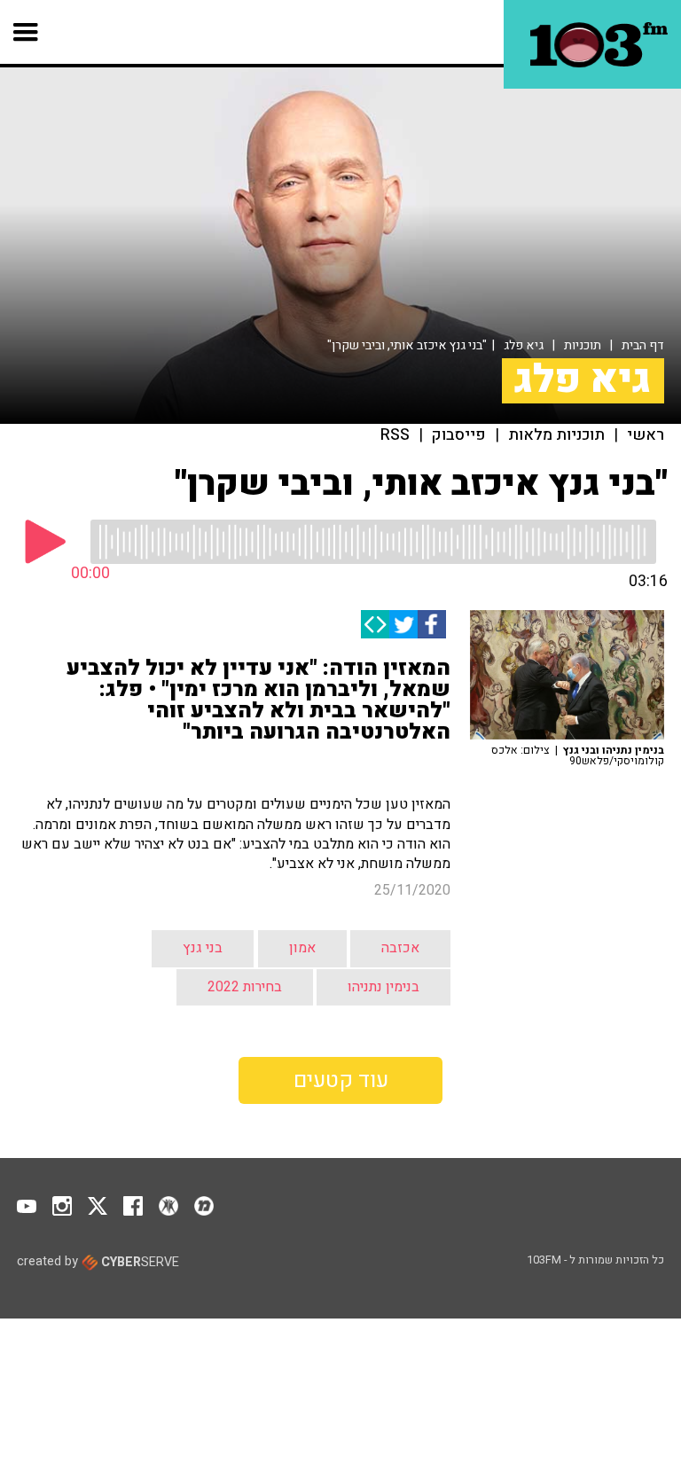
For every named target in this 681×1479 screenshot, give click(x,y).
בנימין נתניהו (383, 987)
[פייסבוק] (432, 624)
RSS (395, 435)
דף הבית (643, 345)
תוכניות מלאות (556, 435)
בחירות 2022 (244, 987)
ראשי (645, 435)
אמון (302, 948)
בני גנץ (203, 948)
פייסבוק (459, 435)
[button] (26, 32)
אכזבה (400, 948)
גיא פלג (524, 345)
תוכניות (582, 345)
